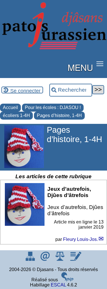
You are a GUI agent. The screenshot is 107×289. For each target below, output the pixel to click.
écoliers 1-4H (16, 115)
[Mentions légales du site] (60, 259)
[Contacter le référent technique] (45, 259)
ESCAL (58, 284)
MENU (80, 67)
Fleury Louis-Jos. (80, 239)
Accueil (10, 107)
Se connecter (25, 91)
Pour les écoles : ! (53, 107)
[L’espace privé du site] (76, 259)
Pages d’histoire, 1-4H (59, 115)
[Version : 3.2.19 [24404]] (67, 279)
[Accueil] (53, 48)
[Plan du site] (30, 259)
